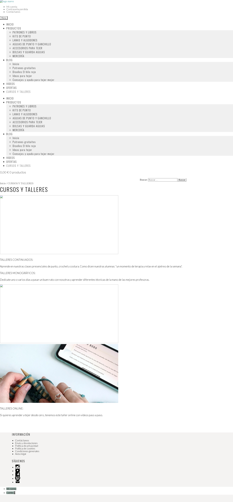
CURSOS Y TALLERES (18, 92)
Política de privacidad (26, 445)
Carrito (10, 492)
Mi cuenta (11, 6)
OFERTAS (11, 88)
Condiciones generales (27, 451)
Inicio (16, 64)
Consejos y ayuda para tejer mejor (34, 80)
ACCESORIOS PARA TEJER (27, 48)
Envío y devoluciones (26, 442)
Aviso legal (20, 453)
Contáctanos (13, 11)
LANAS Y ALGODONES (25, 40)
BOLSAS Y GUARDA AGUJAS (29, 52)
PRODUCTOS (13, 28)
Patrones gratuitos (24, 68)
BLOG (9, 60)
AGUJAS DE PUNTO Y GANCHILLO (32, 44)
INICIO (10, 24)
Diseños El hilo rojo (24, 72)
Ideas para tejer (22, 76)
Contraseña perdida (17, 9)
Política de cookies (25, 448)
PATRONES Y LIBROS (25, 32)
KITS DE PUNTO (22, 36)
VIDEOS (10, 84)
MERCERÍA (18, 56)
